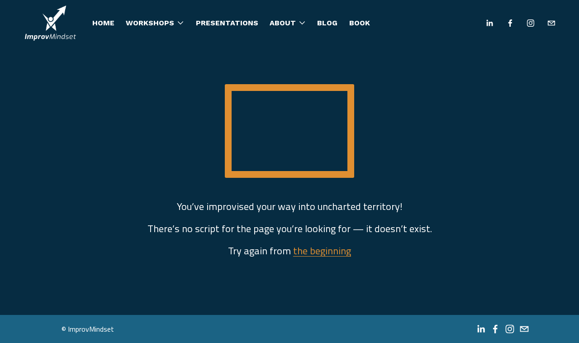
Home (103, 23)
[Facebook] (510, 23)
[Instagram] (530, 23)
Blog (327, 23)
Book (359, 23)
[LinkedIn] (489, 23)
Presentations (227, 23)
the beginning (322, 250)
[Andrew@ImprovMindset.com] (551, 23)
